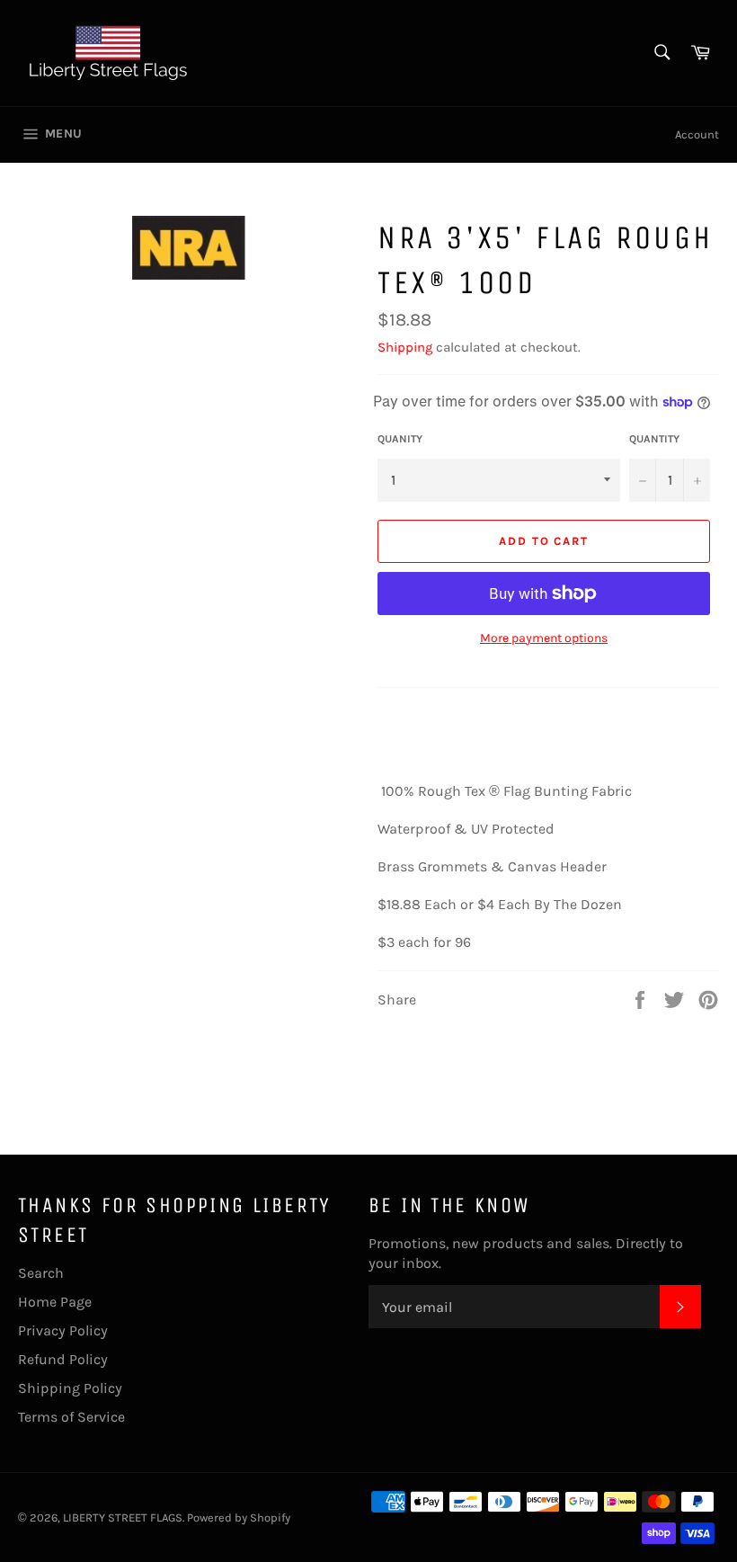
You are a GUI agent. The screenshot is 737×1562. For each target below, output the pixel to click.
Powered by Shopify (238, 1517)
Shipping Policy (70, 1388)
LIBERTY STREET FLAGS (122, 1517)
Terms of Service (71, 1416)
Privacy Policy (63, 1330)
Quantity (654, 439)
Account (697, 134)
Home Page (55, 1301)
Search (41, 1272)
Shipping (404, 347)
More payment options (544, 638)
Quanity (399, 439)
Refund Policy (63, 1359)
